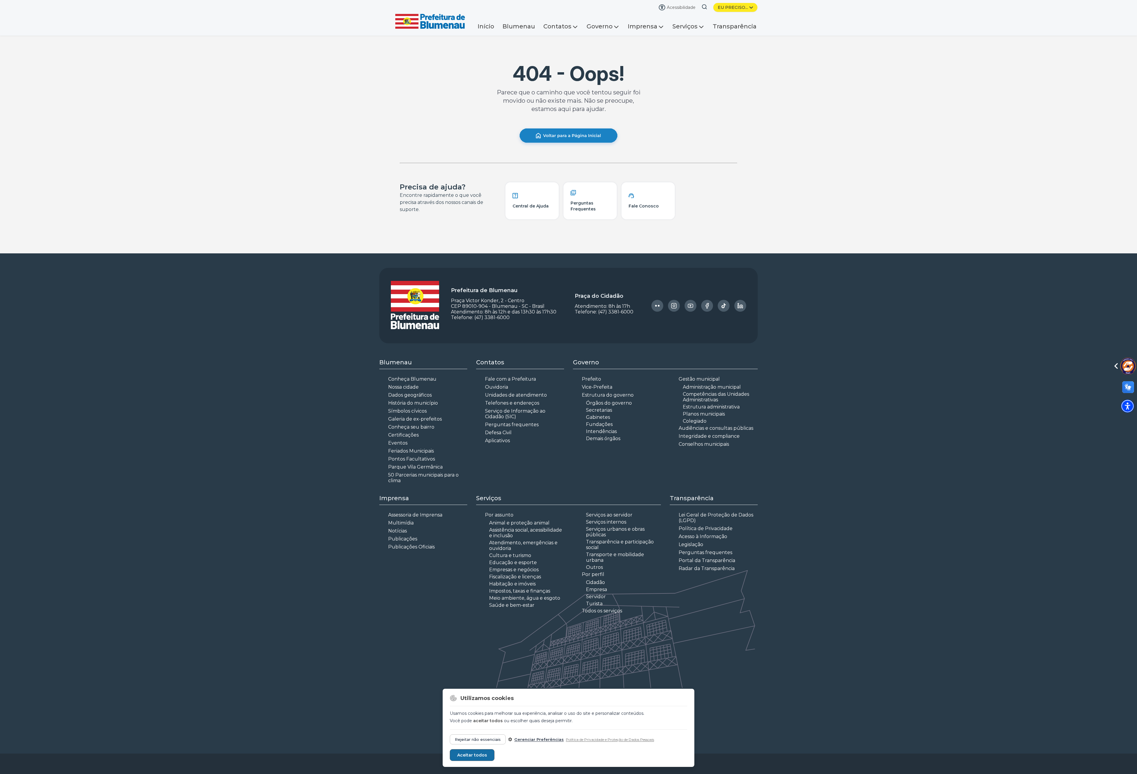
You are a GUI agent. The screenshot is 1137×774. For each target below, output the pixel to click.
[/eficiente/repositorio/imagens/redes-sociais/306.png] (724, 306)
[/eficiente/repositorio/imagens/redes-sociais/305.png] (707, 306)
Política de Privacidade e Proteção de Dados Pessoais (610, 739)
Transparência (735, 26)
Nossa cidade (403, 387)
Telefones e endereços (512, 403)
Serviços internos (606, 522)
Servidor (596, 596)
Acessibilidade (681, 7)
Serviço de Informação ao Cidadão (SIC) (515, 413)
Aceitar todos (472, 755)
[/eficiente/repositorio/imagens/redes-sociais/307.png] (740, 306)
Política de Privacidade (706, 528)
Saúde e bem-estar (511, 605)
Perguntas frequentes (512, 424)
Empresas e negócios (514, 569)
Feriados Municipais (411, 451)
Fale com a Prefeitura (510, 379)
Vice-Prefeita (597, 387)
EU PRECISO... (733, 7)
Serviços (685, 26)
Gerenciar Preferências (539, 739)
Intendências (601, 431)
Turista (594, 603)
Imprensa (642, 26)
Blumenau (518, 26)
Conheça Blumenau (412, 379)
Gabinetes (598, 417)
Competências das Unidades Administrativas (716, 397)
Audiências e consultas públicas (716, 428)
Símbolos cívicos (407, 411)
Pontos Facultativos (411, 459)
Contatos (557, 26)
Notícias (397, 531)
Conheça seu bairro (411, 427)
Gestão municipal (699, 379)
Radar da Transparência (707, 568)
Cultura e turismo (510, 555)
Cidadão (595, 582)
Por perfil (593, 574)
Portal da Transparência (707, 560)
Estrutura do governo (608, 395)
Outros (594, 567)
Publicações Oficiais (411, 547)
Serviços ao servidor (609, 515)
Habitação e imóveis (512, 584)
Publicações (402, 539)
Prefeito (591, 379)
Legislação (691, 544)
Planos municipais (704, 414)
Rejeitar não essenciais (478, 739)
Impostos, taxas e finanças (519, 591)
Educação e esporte (513, 562)
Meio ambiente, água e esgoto (524, 598)
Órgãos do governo (609, 403)
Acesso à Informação (703, 536)
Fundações (599, 424)
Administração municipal (712, 387)
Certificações (403, 435)
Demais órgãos (603, 438)
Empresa (596, 589)
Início (486, 26)
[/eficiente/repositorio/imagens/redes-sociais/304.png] (690, 306)
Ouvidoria (496, 387)
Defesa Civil (498, 432)
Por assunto (499, 515)
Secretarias (599, 410)
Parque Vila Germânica (415, 467)
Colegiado (694, 421)
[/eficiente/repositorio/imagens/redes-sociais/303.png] (674, 306)
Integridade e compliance (709, 436)
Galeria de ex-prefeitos (415, 419)
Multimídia (401, 523)
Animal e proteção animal (519, 523)
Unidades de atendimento (516, 395)
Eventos (397, 443)
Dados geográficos (410, 395)
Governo (600, 26)
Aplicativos (497, 440)
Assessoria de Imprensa (415, 515)
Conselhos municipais (704, 444)
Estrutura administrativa (711, 407)
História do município (413, 403)
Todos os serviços (602, 611)
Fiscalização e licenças (515, 577)
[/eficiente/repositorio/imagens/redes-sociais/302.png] (657, 306)
